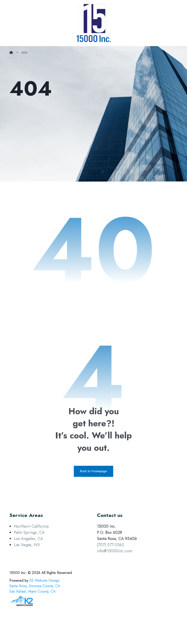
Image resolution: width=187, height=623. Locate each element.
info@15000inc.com (114, 551)
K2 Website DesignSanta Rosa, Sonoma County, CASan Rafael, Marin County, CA (34, 586)
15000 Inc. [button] (18, 572)
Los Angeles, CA (28, 539)
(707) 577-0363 (110, 545)
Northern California (31, 526)
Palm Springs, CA (29, 532)
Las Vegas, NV (27, 545)
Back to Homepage (93, 471)
